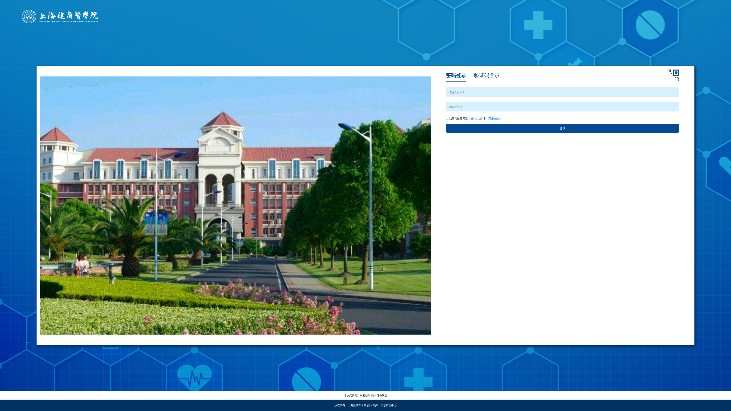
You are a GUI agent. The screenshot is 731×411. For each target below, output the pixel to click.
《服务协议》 (476, 118)
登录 (562, 128)
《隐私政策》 (494, 118)
